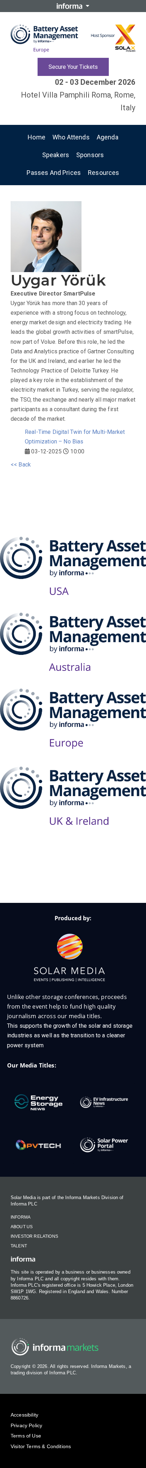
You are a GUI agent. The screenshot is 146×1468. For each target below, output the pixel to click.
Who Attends (71, 137)
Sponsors (90, 155)
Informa (20, 1217)
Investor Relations (34, 1236)
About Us (22, 1226)
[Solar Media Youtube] (115, 880)
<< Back (21, 464)
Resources (103, 172)
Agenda (107, 137)
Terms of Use (26, 1436)
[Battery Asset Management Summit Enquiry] (31, 880)
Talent (19, 1245)
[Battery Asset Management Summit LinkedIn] (59, 880)
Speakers (55, 155)
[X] (87, 880)
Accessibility (24, 1415)
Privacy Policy (26, 1425)
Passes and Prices (54, 172)
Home (36, 137)
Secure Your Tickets (73, 67)
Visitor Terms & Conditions (41, 1446)
